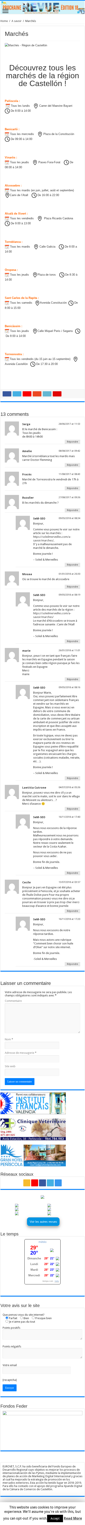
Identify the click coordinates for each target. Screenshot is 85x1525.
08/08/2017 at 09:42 (69, 451)
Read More (73, 1518)
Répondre (72, 441)
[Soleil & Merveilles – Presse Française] (42, 7)
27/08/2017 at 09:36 (69, 497)
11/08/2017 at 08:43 (69, 474)
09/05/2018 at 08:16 (69, 687)
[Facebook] (42, 1182)
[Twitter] (50, 1182)
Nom (9, 1039)
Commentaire (13, 1000)
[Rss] (26, 1182)
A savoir (17, 21)
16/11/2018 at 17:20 (69, 919)
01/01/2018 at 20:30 (69, 574)
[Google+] (34, 1182)
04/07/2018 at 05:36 (69, 787)
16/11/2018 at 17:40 (69, 817)
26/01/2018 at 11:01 (69, 650)
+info (56, 1281)
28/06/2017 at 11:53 (69, 424)
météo (42, 1242)
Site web (10, 1066)
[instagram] (58, 1182)
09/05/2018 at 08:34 (69, 518)
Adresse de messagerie (20, 1052)
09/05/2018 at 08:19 (69, 594)
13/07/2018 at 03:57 (69, 882)
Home (4, 21)
